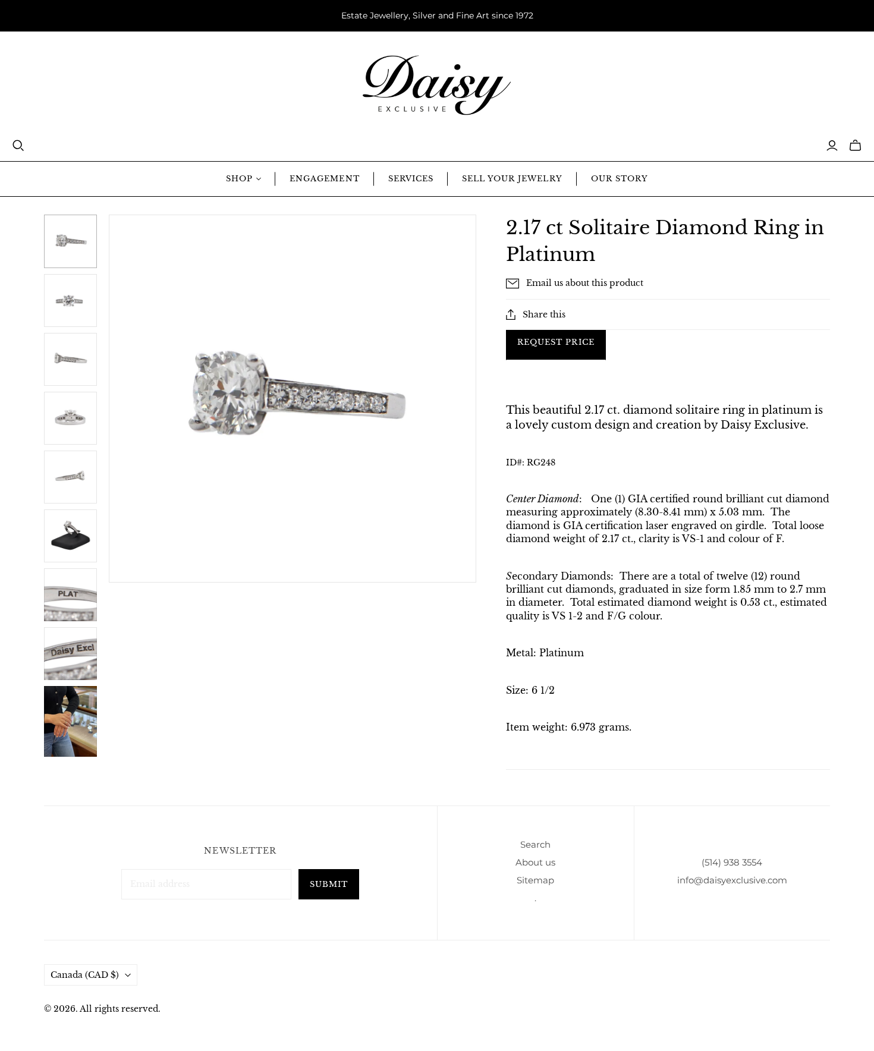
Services (410, 179)
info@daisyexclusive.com (732, 880)
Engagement (324, 179)
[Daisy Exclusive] (437, 85)
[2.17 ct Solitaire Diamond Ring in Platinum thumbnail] (70, 241)
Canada (85, 975)
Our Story (619, 179)
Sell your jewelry (512, 179)
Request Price (556, 342)
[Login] (832, 145)
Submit (329, 884)
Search (535, 844)
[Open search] (18, 146)
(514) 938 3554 (732, 862)
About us (535, 862)
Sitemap (535, 880)
